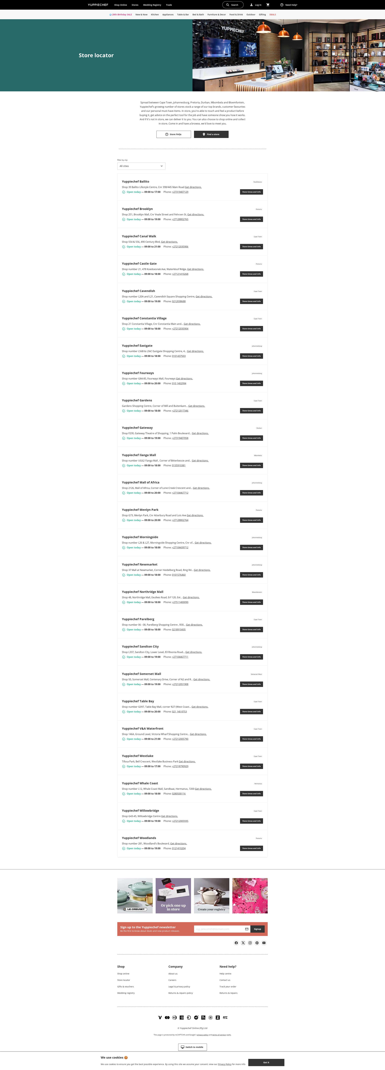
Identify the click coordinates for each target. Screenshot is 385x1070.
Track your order (228, 986)
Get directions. (193, 187)
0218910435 (179, 629)
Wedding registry (126, 993)
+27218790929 (180, 766)
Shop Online (120, 4)
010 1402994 (179, 383)
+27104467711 (180, 657)
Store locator (123, 980)
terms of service (219, 1034)
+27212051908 (180, 684)
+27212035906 (180, 246)
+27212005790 (180, 739)
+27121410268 (180, 274)
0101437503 (179, 356)
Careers (172, 980)
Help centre (225, 973)
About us (172, 973)
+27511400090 (180, 602)
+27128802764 (180, 520)
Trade (170, 5)
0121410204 (179, 848)
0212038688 (179, 301)
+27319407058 (180, 438)
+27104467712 (180, 492)
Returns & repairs (228, 993)
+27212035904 (180, 328)
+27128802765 (180, 219)
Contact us (225, 980)
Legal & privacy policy (179, 986)
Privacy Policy (224, 1064)
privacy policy (202, 1034)
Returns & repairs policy (180, 993)
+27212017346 (180, 410)
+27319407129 (180, 192)
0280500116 (179, 793)
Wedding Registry (152, 4)
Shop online (123, 973)
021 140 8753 (179, 711)
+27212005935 (180, 821)
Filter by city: (122, 160)
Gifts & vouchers (125, 986)
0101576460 (179, 574)
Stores (135, 4)
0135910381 (179, 465)
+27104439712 (180, 547)
